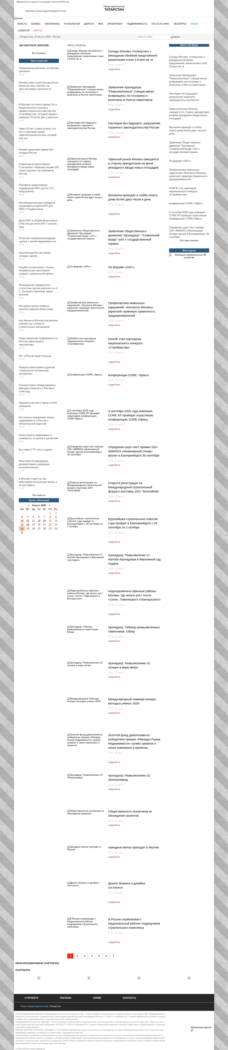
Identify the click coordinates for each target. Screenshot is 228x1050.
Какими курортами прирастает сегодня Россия (36, 151)
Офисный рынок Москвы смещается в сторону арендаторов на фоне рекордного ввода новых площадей (133, 163)
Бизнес (36, 23)
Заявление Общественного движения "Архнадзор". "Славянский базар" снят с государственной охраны (184, 147)
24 (22, 528)
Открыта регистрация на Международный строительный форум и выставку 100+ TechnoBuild (133, 487)
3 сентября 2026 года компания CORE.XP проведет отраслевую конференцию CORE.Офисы (130, 415)
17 (22, 524)
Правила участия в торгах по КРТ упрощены (38, 404)
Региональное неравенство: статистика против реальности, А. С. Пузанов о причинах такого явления (38, 290)
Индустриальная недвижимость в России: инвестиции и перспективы (38, 341)
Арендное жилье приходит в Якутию (133, 847)
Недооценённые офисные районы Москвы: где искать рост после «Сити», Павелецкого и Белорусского (134, 595)
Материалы (52, 23)
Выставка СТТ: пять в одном (35, 449)
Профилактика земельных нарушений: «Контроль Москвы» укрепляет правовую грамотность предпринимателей (188, 174)
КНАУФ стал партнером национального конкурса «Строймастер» (125, 343)
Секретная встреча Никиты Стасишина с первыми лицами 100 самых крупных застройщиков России (39, 169)
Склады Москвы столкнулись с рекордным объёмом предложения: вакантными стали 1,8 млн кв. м (133, 55)
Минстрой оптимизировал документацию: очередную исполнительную (34, 464)
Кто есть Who (160, 23)
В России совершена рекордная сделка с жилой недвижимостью (37, 240)
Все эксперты (39, 53)
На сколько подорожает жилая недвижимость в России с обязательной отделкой (36, 420)
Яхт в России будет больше (35, 355)
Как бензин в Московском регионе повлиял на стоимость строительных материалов (38, 323)
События (24, 30)
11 (27, 520)
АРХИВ (97, 997)
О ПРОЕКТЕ (31, 997)
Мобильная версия (201, 1027)
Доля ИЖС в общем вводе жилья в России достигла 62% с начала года (38, 223)
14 (44, 520)
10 (22, 520)
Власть (22, 23)
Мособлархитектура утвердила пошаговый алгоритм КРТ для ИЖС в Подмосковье (37, 205)
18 (27, 524)
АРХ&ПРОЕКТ (115, 23)
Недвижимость (137, 23)
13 (39, 520)
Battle (38, 30)
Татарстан (55, 1006)
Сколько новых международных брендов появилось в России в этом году (37, 388)
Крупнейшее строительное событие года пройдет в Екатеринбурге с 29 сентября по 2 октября (133, 523)
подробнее (114, 69)
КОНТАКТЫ (129, 997)
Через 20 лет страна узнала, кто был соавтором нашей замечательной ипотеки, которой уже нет (37, 133)
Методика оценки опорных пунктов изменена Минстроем (36, 307)
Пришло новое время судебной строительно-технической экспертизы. (37, 370)
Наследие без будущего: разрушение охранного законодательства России (184, 96)
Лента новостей (39, 61)
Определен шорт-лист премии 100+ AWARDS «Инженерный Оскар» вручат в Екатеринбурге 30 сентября (133, 451)
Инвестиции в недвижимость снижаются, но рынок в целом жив (38, 437)
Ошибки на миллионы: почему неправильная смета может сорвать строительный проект (36, 270)
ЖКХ (100, 23)
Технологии (72, 23)
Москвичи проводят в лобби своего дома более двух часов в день (187, 130)
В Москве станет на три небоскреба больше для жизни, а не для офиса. (38, 481)
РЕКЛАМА (65, 997)
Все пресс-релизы (189, 240)
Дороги (89, 23)
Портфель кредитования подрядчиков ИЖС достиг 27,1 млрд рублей (36, 188)
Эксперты (180, 23)
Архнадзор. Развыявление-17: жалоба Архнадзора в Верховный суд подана (134, 559)
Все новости (39, 495)
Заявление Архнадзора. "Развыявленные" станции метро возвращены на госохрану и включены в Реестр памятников (188, 80)
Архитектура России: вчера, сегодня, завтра (35, 254)
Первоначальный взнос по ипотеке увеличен (39, 70)
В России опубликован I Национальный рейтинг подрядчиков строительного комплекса (134, 923)
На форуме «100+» (121, 267)
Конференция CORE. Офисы (128, 375)
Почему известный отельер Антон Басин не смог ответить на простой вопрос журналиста (38, 85)
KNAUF (194, 23)
